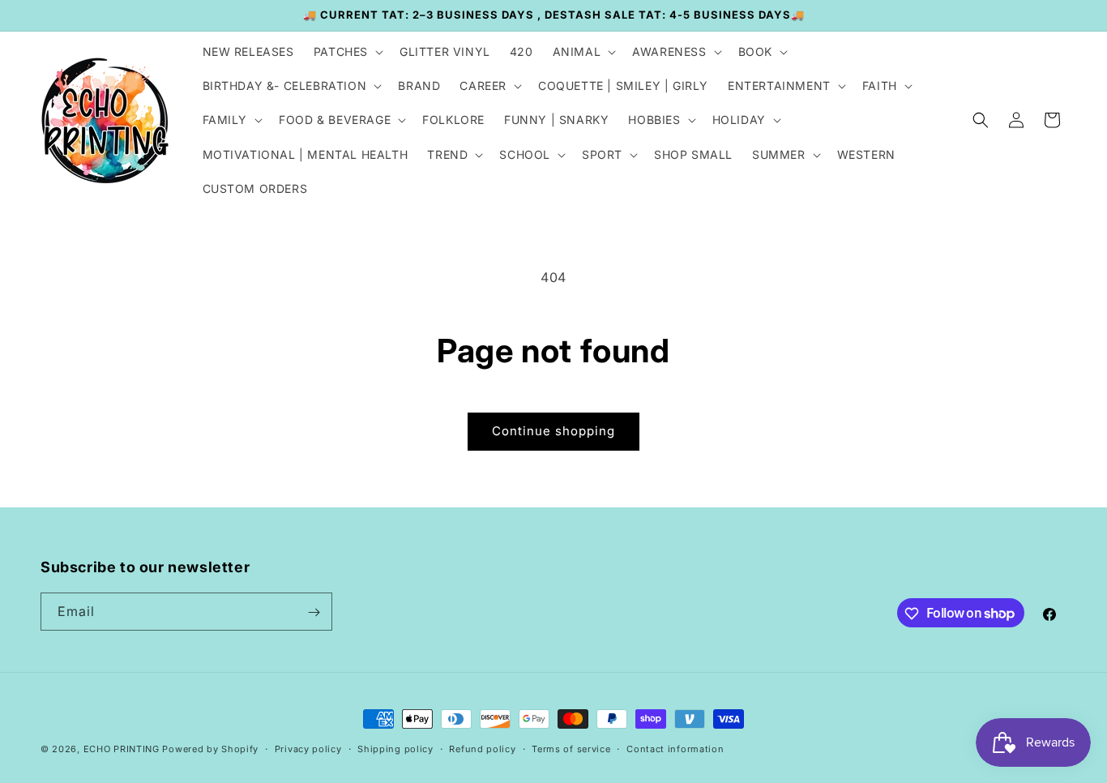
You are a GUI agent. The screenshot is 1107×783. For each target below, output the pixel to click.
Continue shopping (553, 431)
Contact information (675, 748)
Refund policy (482, 748)
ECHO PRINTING (121, 749)
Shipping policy (395, 748)
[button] (347, 52)
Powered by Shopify (210, 749)
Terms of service (571, 748)
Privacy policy (308, 748)
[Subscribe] (313, 612)
